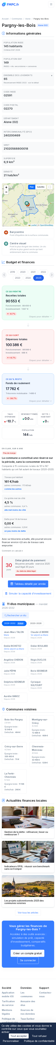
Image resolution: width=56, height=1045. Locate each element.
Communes (17, 19)
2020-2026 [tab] (36, 623)
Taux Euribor (28, 1018)
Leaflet (33, 225)
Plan (32, 187)
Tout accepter (18, 1036)
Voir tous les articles (28, 912)
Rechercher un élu (16, 615)
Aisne (27, 19)
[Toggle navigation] (51, 4)
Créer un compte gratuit (27, 953)
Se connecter (28, 960)
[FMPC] (11, 4)
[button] (27, 203)
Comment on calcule (11, 551)
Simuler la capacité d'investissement (30, 593)
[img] (28, 205)
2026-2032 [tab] (13, 623)
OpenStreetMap (46, 225)
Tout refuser (39, 1036)
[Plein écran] (50, 187)
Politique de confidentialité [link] (39, 1041)
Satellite (40, 187)
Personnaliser (11, 1041)
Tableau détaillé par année (30, 583)
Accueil (5, 19)
